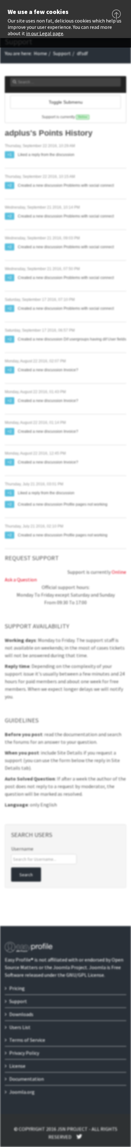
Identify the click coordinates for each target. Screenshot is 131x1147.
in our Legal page (44, 33)
